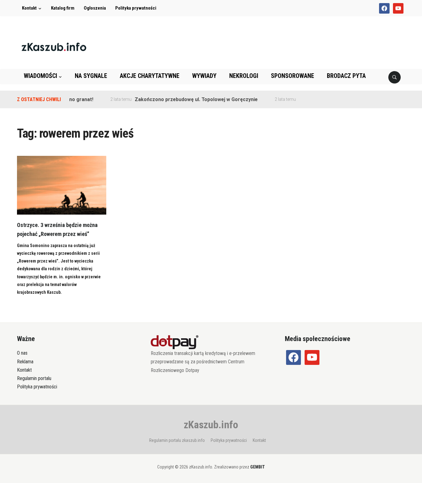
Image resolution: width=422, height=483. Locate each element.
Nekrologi (243, 75)
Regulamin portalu (34, 378)
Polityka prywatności (135, 8)
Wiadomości (40, 75)
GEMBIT (257, 466)
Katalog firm (62, 8)
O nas (22, 353)
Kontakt (29, 8)
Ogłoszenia (95, 8)
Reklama (25, 362)
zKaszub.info (211, 424)
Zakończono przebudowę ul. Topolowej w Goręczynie (190, 99)
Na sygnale (91, 75)
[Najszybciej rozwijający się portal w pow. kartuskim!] (54, 46)
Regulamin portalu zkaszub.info (177, 440)
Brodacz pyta (346, 75)
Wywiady (204, 75)
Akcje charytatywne (149, 75)
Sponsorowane (292, 75)
